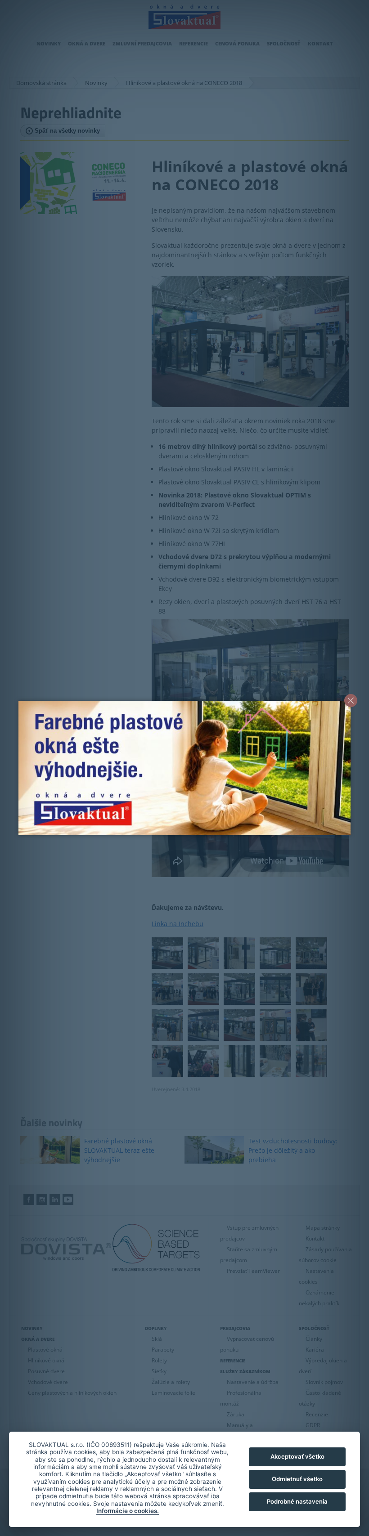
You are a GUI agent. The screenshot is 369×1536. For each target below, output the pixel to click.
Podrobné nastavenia (297, 1501)
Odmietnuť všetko (297, 1478)
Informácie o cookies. (127, 1510)
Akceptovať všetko (297, 1456)
